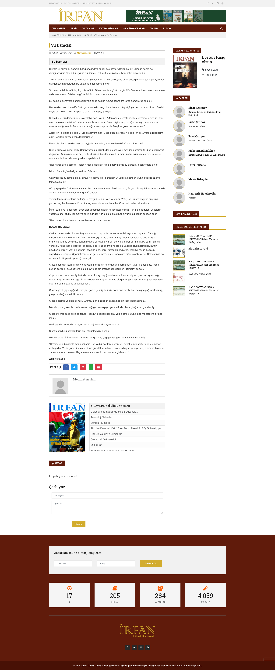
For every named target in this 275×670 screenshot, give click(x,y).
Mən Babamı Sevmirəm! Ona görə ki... (113, 450)
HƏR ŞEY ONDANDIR (200, 274)
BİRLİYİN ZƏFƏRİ (198, 248)
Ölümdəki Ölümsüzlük (104, 439)
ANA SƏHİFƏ (58, 28)
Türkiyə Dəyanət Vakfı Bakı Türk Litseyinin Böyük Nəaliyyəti (126, 428)
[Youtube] (222, 3)
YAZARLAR (88, 28)
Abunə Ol (151, 563)
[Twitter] (213, 3)
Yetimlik (192, 197)
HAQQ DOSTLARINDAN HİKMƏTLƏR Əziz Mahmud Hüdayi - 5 (203, 290)
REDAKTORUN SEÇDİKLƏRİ (191, 226)
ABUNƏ (154, 28)
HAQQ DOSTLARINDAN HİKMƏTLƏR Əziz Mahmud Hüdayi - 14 (203, 239)
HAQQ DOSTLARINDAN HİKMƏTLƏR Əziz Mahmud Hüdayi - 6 (203, 264)
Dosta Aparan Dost (196, 126)
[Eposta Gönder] (98, 367)
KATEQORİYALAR (108, 28)
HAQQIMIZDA (55, 3)
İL (69, 602)
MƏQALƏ (205, 602)
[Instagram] (218, 3)
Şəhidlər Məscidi (100, 422)
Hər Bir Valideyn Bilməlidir (106, 433)
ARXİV (74, 28)
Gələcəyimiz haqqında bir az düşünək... (114, 411)
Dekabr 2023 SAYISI (187, 50)
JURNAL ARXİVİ (74, 35)
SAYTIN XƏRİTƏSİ (72, 3)
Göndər (78, 524)
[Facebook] (208, 3)
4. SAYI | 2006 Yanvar (94, 35)
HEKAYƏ (98, 53)
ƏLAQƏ (107, 3)
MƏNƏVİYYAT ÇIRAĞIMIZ (200, 140)
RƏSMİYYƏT (89, 3)
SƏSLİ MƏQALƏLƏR (134, 28)
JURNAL (115, 602)
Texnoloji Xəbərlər (101, 417)
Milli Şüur (96, 445)
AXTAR (99, 3)
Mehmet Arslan (84, 53)
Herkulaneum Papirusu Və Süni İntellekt (206, 155)
